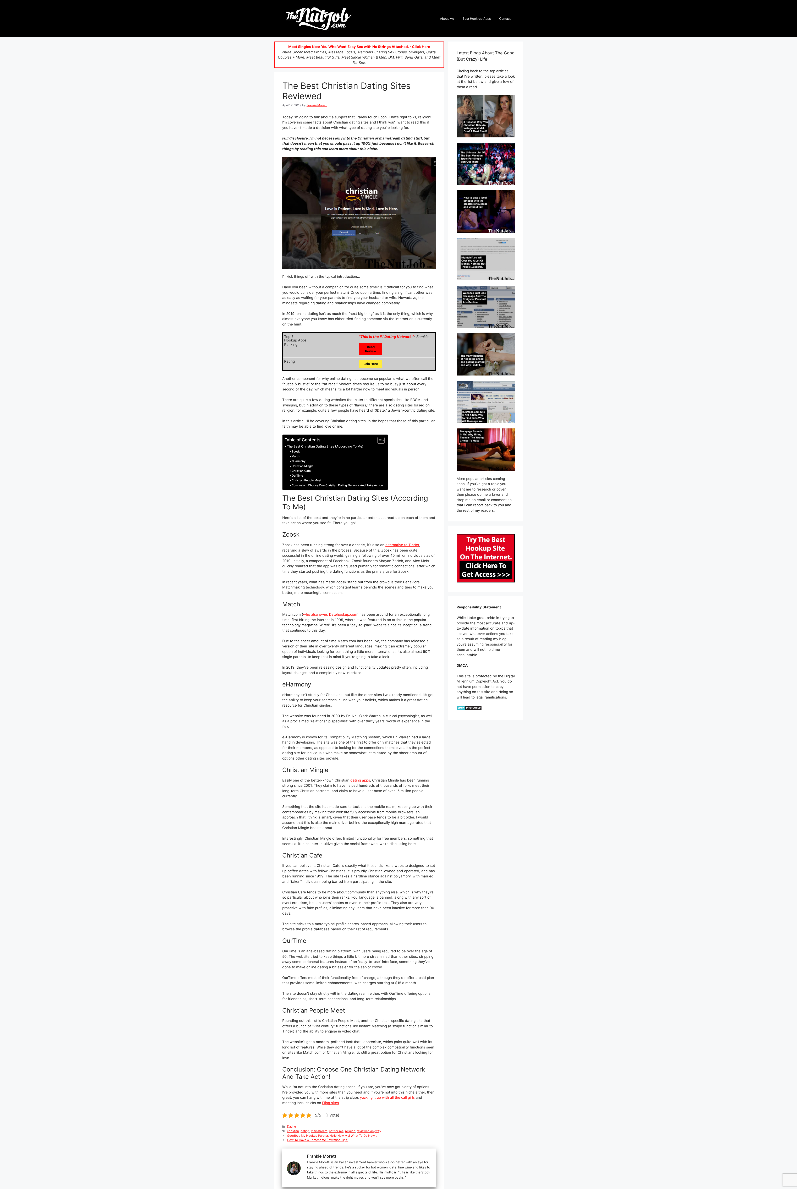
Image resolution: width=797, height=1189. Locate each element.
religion (350, 1131)
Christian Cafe (301, 470)
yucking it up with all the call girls (387, 1097)
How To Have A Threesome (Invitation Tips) (317, 1140)
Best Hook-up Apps (476, 19)
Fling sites (330, 1103)
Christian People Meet (306, 480)
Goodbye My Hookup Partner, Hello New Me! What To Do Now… (332, 1135)
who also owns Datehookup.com (330, 614)
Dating (291, 1126)
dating (305, 1131)
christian (293, 1131)
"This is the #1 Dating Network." (386, 337)
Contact (505, 19)
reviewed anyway (369, 1131)
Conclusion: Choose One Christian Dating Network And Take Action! (338, 485)
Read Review (370, 349)
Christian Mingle (302, 466)
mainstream (319, 1131)
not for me (336, 1131)
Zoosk (296, 451)
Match (296, 456)
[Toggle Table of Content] (379, 440)
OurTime (297, 475)
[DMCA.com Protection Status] (469, 709)
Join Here (371, 364)
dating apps (360, 780)
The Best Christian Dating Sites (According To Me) (325, 446)
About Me (447, 19)
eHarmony (299, 461)
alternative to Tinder (402, 545)
